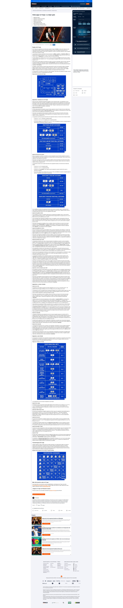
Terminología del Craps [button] (38, 22)
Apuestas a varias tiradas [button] (38, 19)
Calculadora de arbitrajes (83, 44)
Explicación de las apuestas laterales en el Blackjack (52, 518)
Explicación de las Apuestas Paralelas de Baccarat (52, 548)
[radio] (79, 16)
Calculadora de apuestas (82, 48)
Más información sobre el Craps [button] (39, 23)
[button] (32, 8)
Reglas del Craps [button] (37, 17)
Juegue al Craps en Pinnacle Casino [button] (40, 24)
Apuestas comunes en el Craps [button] (39, 18)
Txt (51, 44)
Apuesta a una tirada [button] (37, 21)
